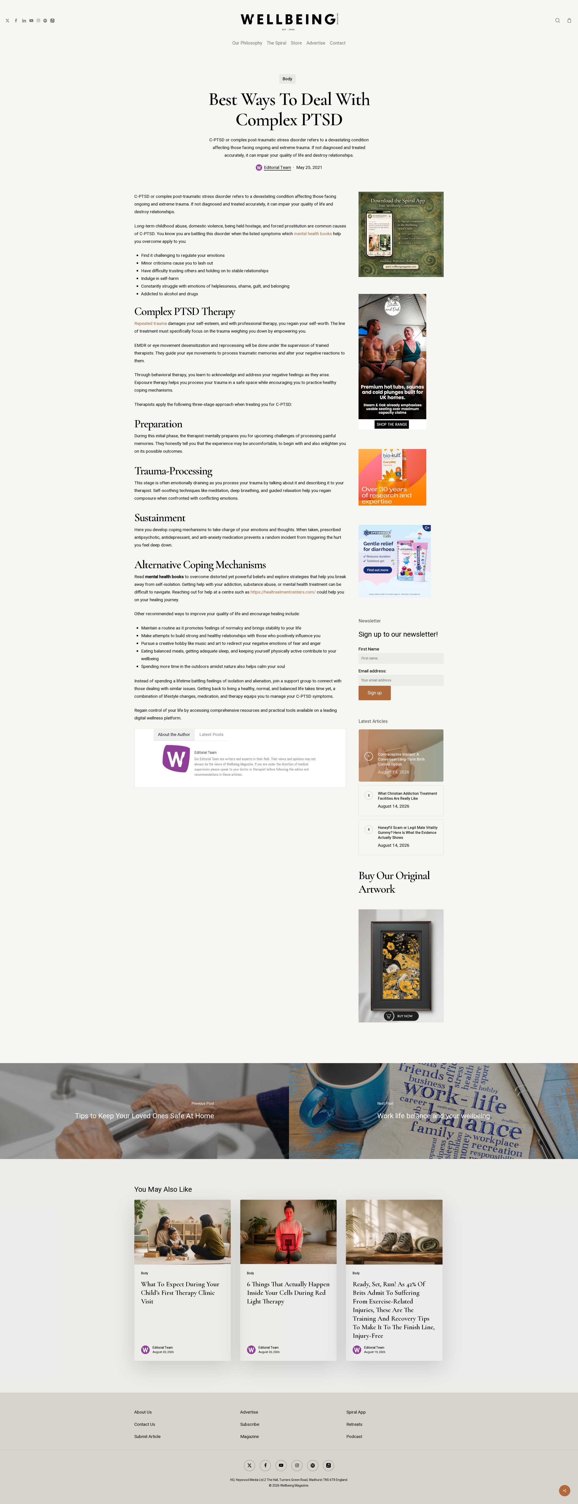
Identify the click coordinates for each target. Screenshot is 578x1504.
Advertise (249, 1412)
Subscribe (249, 1424)
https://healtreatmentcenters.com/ (283, 592)
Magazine (249, 1436)
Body (287, 79)
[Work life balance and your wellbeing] (433, 1111)
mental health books (313, 234)
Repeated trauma (150, 323)
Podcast (354, 1436)
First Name (369, 649)
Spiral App (356, 1412)
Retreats (354, 1424)
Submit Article (147, 1436)
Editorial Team (277, 167)
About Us (143, 1412)
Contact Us (144, 1424)
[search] (557, 20)
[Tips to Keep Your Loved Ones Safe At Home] (144, 1111)
